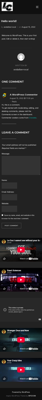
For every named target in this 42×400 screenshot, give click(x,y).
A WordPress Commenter (24, 94)
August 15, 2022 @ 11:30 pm (22, 98)
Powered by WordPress (21, 392)
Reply (14, 101)
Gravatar (32, 118)
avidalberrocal (10, 27)
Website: (5, 203)
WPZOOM (32, 396)
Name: (4, 180)
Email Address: (8, 192)
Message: (6, 154)
